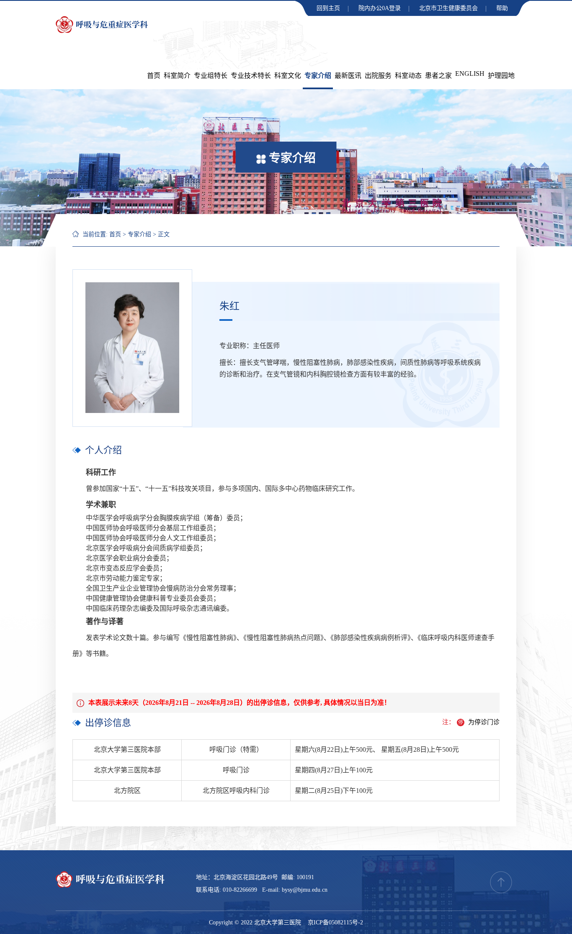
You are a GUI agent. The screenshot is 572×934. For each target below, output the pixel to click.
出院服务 (378, 75)
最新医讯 (348, 75)
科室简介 (177, 75)
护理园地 (501, 75)
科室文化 (287, 75)
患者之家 (438, 75)
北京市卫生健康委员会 (448, 8)
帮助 (502, 8)
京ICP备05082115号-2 (335, 922)
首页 (153, 75)
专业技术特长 (251, 75)
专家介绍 (317, 75)
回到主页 (328, 8)
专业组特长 (210, 75)
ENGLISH (469, 73)
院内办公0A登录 (379, 8)
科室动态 (408, 75)
